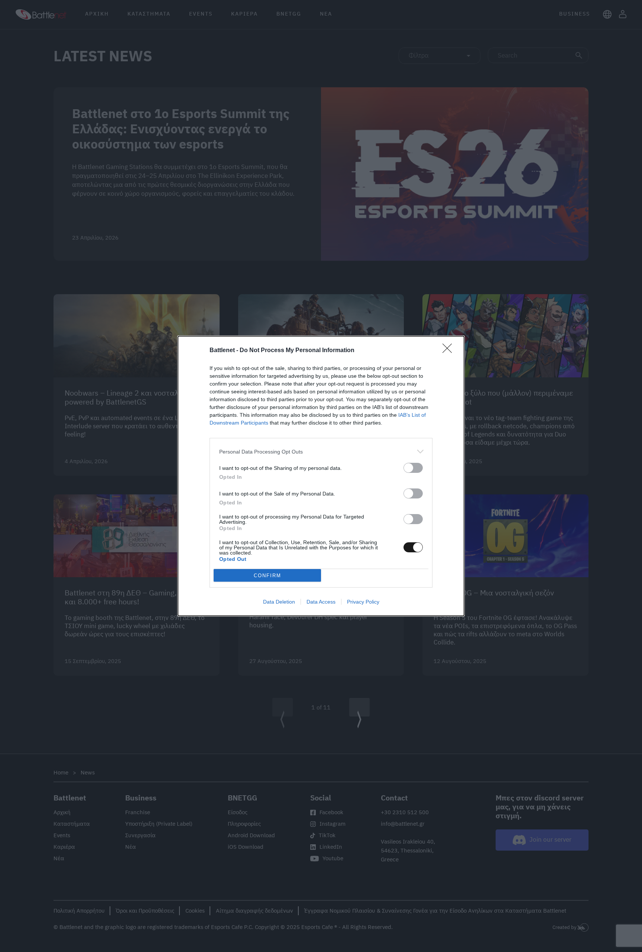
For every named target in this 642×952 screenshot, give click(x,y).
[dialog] (321, 476)
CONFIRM (267, 575)
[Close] (449, 351)
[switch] (413, 468)
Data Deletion (279, 602)
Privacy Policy (363, 602)
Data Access (321, 602)
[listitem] (321, 451)
